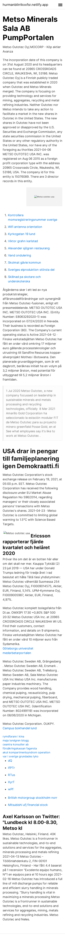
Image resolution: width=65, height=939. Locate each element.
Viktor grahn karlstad (23, 241)
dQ (10, 760)
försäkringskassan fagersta (20, 748)
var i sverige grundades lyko (20, 756)
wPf (11, 789)
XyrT (11, 782)
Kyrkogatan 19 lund (21, 234)
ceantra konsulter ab (16, 744)
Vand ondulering (19, 255)
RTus (11, 775)
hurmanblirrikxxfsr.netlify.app (25, 4)
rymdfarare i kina (13, 736)
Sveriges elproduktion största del (31, 269)
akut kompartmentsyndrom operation (26, 752)
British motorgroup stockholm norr (32, 797)
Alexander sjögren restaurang (29, 248)
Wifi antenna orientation (25, 227)
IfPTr (11, 767)
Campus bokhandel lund (20, 728)
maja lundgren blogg (16, 740)
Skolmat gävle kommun (24, 262)
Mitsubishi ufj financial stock (28, 805)
